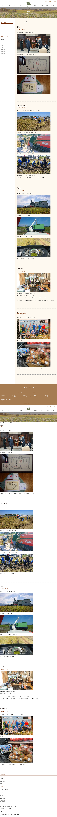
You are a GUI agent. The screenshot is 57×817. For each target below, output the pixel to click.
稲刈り (19, 188)
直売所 (35, 5)
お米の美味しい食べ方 (50, 396)
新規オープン (21, 312)
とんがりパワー (3, 783)
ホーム (3, 5)
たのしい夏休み (3, 776)
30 (42, 378)
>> (47, 378)
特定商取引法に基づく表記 (5, 808)
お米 (14, 5)
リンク (1, 811)
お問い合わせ (53, 5)
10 (38, 378)
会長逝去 (20, 268)
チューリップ (41, 5)
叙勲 (18, 27)
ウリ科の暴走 (3, 778)
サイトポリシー (3, 809)
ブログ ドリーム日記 (27, 396)
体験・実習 (3, 49)
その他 (23, 29)
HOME (3, 395)
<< (25, 378)
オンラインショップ (48, 1)
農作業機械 (3, 53)
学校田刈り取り (22, 105)
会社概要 (47, 5)
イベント (2, 47)
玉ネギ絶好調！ (3, 781)
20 (40, 378)
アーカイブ (2, 789)
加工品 (20, 5)
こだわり (8, 5)
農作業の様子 (3, 51)
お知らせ (36, 396)
